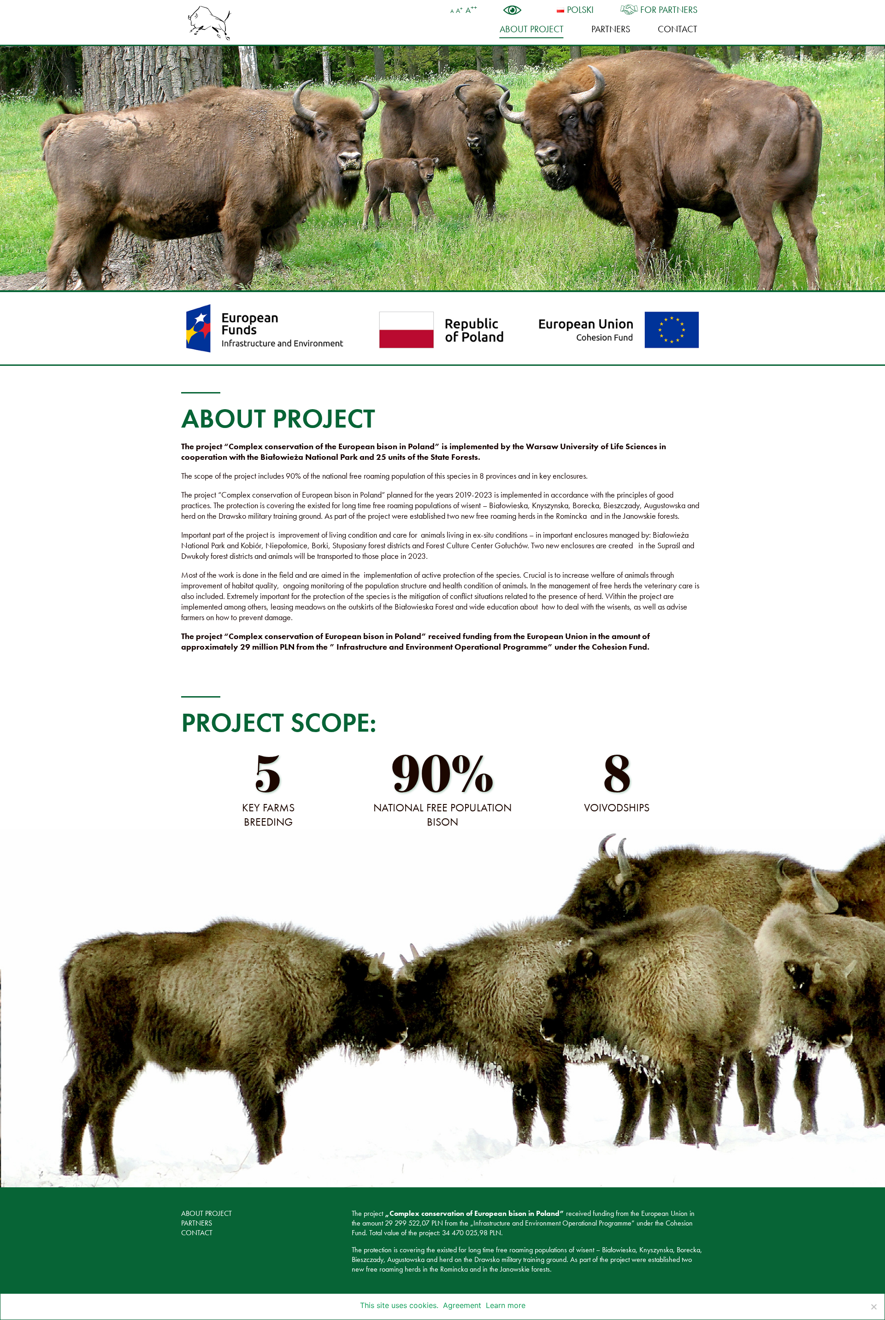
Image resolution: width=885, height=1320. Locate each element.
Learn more (505, 1305)
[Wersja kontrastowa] (517, 10)
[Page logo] (209, 23)
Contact (677, 29)
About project (532, 29)
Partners (610, 29)
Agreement (462, 1305)
